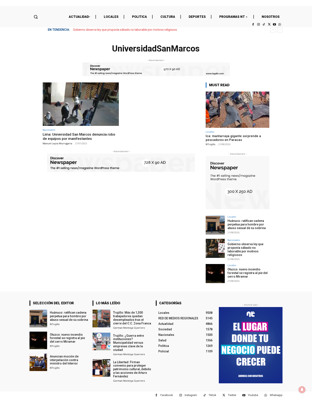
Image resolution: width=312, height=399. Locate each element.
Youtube (253, 395)
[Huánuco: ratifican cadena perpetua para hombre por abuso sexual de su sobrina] (215, 225)
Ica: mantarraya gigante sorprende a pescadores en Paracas (233, 138)
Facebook (166, 395)
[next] (279, 29)
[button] (36, 17)
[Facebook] (253, 24)
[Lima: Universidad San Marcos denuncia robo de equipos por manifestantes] (81, 104)
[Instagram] (258, 24)
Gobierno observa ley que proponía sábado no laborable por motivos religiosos (125, 29)
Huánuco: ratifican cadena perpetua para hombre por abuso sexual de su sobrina (247, 224)
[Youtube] (274, 24)
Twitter (232, 395)
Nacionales (49, 130)
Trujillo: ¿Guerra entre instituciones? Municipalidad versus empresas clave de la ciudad (128, 343)
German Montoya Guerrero (129, 327)
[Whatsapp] (279, 24)
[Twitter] (269, 24)
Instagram (191, 395)
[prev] (273, 29)
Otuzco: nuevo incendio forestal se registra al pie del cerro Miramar (248, 273)
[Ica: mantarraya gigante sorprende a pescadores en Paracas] (237, 110)
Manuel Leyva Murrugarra (57, 143)
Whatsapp (276, 395)
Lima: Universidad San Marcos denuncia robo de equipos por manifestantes (79, 136)
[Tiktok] (263, 24)
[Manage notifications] (302, 389)
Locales (210, 132)
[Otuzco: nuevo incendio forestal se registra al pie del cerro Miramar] (215, 273)
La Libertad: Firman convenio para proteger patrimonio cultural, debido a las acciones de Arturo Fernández (132, 369)
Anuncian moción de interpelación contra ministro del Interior (64, 360)
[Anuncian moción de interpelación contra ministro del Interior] (38, 362)
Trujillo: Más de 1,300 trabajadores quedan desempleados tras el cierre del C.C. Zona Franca (132, 318)
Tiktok (212, 395)
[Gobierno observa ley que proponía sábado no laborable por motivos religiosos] (215, 248)
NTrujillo (210, 144)
